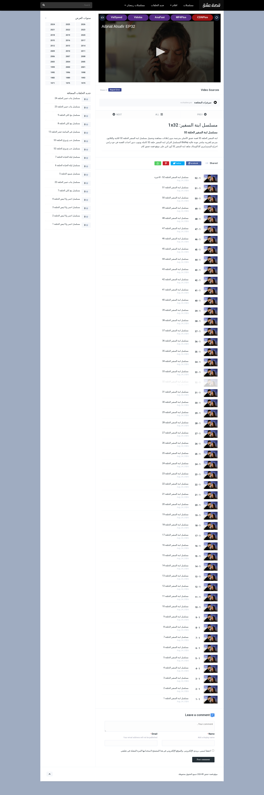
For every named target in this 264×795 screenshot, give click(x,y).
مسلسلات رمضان (136, 5)
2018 (52, 35)
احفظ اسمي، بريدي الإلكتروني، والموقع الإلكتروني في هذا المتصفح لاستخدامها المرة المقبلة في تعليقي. (165, 751)
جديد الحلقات (157, 5)
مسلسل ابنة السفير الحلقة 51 (175, 187)
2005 (83, 62)
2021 (52, 30)
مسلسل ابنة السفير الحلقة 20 (175, 504)
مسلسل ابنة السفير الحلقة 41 (175, 289)
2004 (68, 62)
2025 (68, 24)
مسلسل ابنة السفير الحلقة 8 (176, 627)
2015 (52, 40)
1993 (83, 78)
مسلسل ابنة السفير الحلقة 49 (175, 208)
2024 (52, 24)
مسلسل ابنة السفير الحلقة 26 (175, 443)
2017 (83, 40)
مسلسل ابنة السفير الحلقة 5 (176, 657)
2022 (68, 30)
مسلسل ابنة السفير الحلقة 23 (175, 473)
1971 (52, 83)
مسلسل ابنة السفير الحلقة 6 (176, 647)
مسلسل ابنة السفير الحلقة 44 (175, 259)
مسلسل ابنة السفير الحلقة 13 (175, 575)
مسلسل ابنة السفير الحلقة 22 (175, 484)
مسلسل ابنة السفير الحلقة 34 (175, 361)
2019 (68, 35)
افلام (174, 5)
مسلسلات (188, 5)
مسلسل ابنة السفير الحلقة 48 (175, 218)
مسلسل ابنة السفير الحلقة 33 (175, 371)
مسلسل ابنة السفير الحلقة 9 (176, 616)
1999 (52, 67)
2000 (68, 67)
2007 (68, 56)
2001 (83, 67)
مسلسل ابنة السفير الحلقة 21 (175, 494)
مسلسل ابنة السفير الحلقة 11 (175, 596)
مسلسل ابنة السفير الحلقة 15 (175, 555)
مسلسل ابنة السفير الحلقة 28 (175, 422)
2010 (68, 51)
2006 (52, 56)
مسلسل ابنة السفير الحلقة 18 (175, 524)
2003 (52, 62)
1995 (52, 72)
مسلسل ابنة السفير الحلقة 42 (175, 279)
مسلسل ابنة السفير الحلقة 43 (175, 269)
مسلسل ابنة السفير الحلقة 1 (176, 698)
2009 (52, 51)
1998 (83, 72)
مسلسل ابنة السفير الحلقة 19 (175, 514)
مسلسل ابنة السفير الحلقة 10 (175, 606)
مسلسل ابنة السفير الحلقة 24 (175, 463)
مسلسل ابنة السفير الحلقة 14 (175, 565)
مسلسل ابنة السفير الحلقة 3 (176, 678)
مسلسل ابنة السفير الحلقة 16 (175, 545)
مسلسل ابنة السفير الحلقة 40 (175, 300)
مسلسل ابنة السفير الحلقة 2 (176, 688)
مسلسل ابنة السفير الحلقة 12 (175, 586)
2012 (52, 46)
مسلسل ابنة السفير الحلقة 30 (175, 402)
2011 (83, 51)
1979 (83, 83)
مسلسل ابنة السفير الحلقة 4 (176, 667)
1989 (68, 78)
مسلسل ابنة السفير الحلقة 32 (175, 381)
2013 (68, 46)
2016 (68, 40)
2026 (83, 24)
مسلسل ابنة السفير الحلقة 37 (175, 330)
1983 (52, 78)
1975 (68, 83)
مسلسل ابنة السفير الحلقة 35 (175, 351)
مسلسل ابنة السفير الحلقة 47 (175, 228)
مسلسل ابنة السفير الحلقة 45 (175, 249)
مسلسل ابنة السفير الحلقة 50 (175, 197)
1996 (68, 72)
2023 (83, 30)
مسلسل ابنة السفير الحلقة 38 (175, 320)
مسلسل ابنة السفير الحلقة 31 (175, 392)
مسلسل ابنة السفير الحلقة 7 (176, 637)
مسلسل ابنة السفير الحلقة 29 (175, 412)
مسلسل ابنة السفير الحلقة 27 (175, 432)
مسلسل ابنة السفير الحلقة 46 (175, 238)
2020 (83, 35)
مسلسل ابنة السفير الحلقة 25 (175, 453)
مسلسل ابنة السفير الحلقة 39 (175, 310)
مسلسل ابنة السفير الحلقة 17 (175, 535)
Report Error (115, 90)
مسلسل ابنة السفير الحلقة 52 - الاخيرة (171, 177)
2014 (83, 46)
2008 (83, 56)
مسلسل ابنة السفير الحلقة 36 (175, 340)
